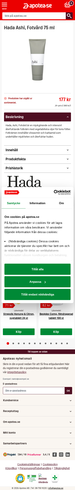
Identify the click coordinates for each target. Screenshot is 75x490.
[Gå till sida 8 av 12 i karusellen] (45, 343)
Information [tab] (37, 203)
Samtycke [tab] (13, 203)
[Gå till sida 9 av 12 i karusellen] (51, 343)
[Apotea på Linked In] (68, 454)
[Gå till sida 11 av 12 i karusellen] (61, 343)
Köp (19, 332)
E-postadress (10, 383)
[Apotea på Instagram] (62, 454)
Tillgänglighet (62, 468)
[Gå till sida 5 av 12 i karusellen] (29, 343)
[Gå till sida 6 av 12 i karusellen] (34, 343)
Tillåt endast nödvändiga (37, 294)
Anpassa (35, 281)
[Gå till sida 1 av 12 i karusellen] (8, 343)
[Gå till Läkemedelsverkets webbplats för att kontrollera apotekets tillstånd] (32, 478)
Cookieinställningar (28, 464)
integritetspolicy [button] (16, 372)
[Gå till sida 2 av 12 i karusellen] (13, 343)
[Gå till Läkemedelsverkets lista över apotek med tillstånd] (55, 478)
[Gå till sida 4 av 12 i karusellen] (24, 343)
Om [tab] (61, 203)
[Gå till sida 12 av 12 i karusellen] (67, 343)
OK (68, 390)
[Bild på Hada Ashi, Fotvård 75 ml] (37, 60)
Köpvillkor (11, 468)
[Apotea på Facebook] (55, 454)
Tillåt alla (37, 269)
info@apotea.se (55, 488)
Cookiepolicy (50, 464)
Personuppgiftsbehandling (35, 468)
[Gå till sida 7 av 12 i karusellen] (40, 343)
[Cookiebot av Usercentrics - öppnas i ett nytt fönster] (54, 192)
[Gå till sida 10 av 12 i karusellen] (56, 343)
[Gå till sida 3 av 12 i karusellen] (18, 343)
